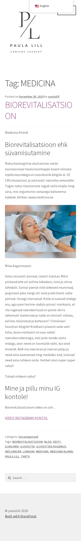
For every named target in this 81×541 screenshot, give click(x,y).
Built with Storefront (21, 516)
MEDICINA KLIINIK (61, 451)
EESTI (57, 442)
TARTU (25, 456)
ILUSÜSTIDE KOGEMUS (51, 446)
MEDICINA (42, 451)
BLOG (48, 442)
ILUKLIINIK (12, 446)
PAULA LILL (12, 456)
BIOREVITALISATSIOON (38, 110)
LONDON (28, 451)
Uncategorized (28, 437)
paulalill (53, 96)
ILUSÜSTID (27, 446)
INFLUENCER (13, 451)
